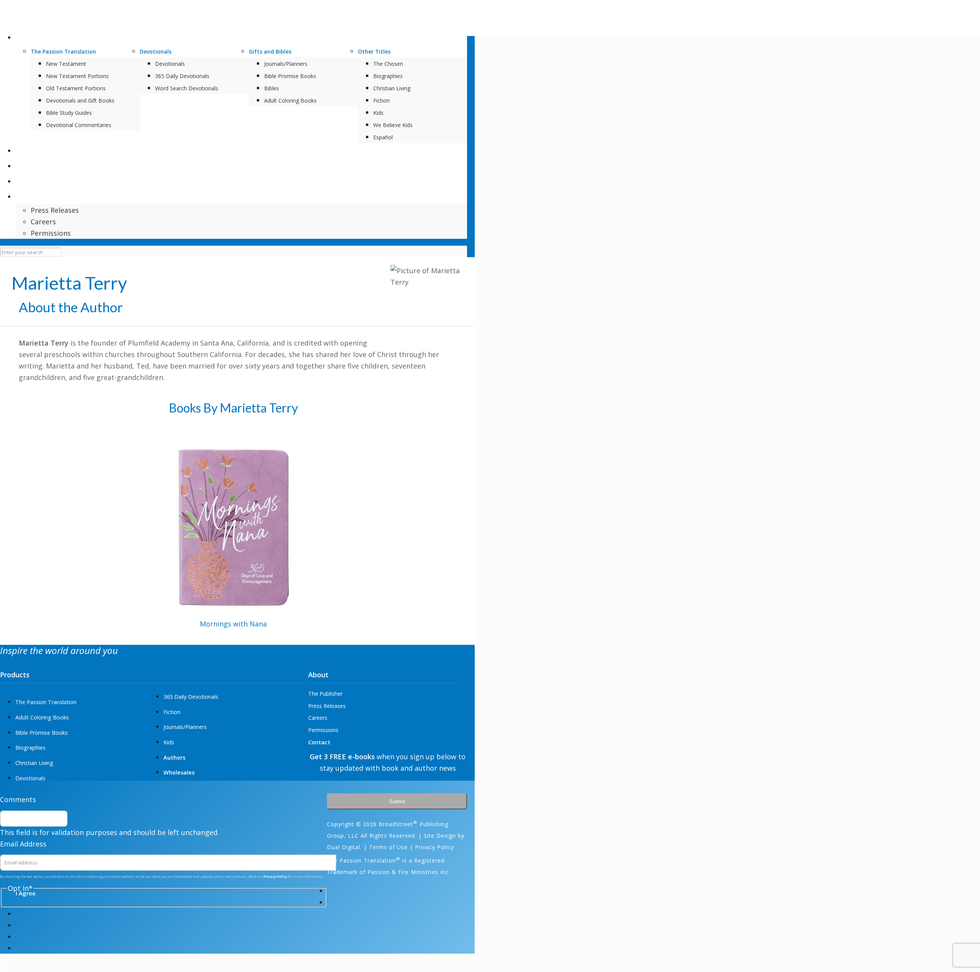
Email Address (23, 843)
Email (507, 511)
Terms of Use (388, 847)
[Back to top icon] (1, 966)
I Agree (523, 571)
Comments (18, 799)
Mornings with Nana (233, 623)
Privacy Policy (524, 554)
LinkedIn (512, 456)
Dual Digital (343, 847)
